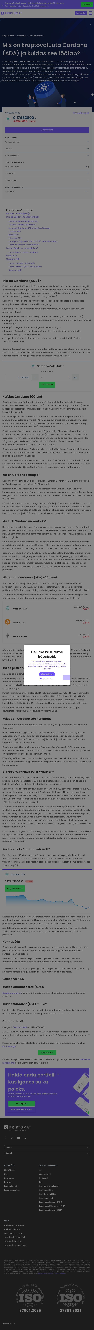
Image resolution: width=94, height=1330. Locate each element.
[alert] (47, 665)
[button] (47, 678)
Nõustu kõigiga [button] (47, 674)
